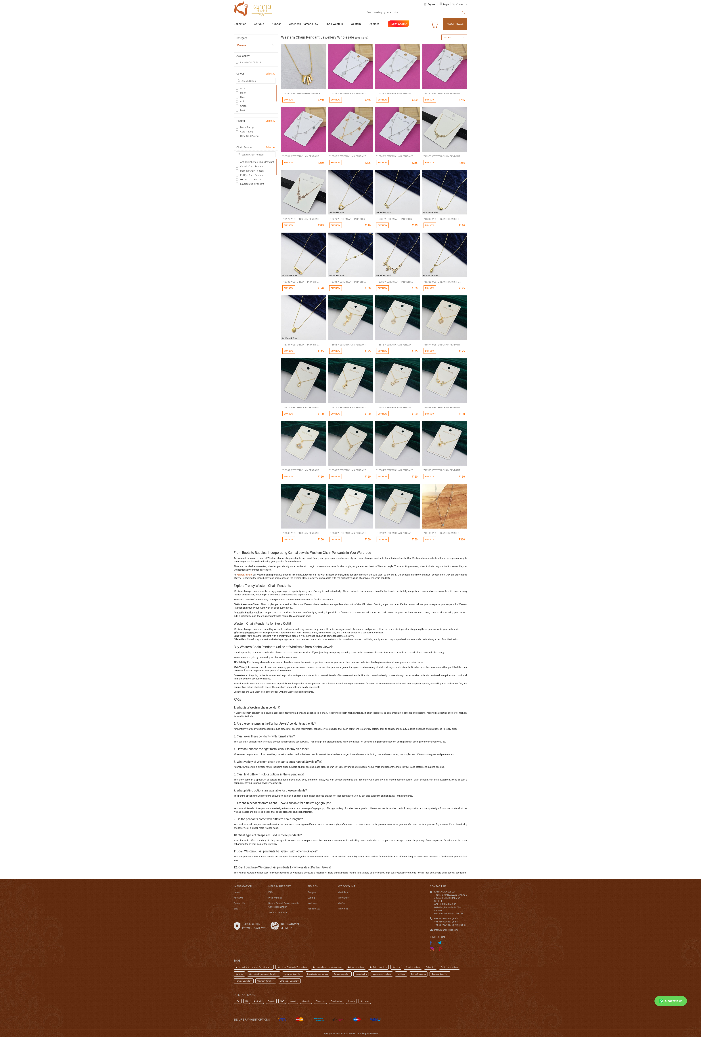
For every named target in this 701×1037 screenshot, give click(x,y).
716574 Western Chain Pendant (442, 344)
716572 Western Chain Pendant (394, 344)
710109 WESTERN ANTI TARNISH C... (442, 532)
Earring (311, 897)
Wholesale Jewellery (289, 980)
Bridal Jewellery (413, 967)
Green (243, 105)
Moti (242, 110)
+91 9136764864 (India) (446, 918)
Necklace (312, 903)
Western (356, 24)
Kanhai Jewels (244, 574)
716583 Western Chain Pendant (347, 470)
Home (237, 892)
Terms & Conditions (277, 912)
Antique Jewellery (356, 967)
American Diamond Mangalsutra (327, 967)
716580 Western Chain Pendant (394, 407)
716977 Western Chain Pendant (300, 218)
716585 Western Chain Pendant (442, 470)
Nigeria (351, 1001)
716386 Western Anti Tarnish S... (442, 281)
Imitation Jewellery (292, 974)
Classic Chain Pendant (251, 166)
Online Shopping (418, 974)
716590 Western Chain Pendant (394, 532)
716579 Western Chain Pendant (347, 407)
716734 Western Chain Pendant (394, 93)
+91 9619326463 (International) (450, 924)
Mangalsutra (361, 974)
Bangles (312, 892)
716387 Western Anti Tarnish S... (300, 344)
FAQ (270, 892)
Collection (240, 24)
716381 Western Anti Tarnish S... (394, 218)
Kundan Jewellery (342, 974)
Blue (242, 97)
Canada (271, 1001)
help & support (279, 886)
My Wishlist (343, 897)
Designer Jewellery (449, 967)
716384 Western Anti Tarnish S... (347, 281)
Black (243, 92)
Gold (242, 101)
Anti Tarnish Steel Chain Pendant (257, 162)
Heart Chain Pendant (250, 179)
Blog (236, 908)
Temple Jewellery (244, 980)
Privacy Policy (275, 897)
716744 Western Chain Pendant (300, 156)
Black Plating (247, 127)
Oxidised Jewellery (440, 974)
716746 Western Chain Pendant (394, 156)
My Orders (343, 892)
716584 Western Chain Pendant (394, 470)
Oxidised (374, 24)
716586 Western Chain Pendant (300, 532)
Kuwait (293, 1001)
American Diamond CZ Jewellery (292, 967)
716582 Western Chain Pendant (300, 470)
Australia (258, 1001)
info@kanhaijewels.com (446, 929)
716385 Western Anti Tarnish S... (394, 281)
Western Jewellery (265, 980)
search (313, 886)
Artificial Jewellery (378, 967)
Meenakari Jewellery (382, 974)
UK (246, 1001)
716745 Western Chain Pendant (347, 156)
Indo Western (334, 24)
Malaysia (306, 1001)
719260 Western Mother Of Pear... (302, 93)
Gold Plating (246, 131)
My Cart (342, 903)
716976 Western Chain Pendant (442, 156)
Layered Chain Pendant (252, 183)
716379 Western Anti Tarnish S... (347, 218)
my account (346, 886)
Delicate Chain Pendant (252, 170)
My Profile (343, 908)
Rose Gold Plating (249, 136)
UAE (282, 1001)
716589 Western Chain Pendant (347, 532)
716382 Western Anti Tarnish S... (442, 218)
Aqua (243, 88)
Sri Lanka (365, 1001)
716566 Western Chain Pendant (347, 344)
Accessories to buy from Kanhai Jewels (254, 967)
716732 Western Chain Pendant (347, 93)
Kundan (276, 24)
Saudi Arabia (336, 1001)
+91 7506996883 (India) (446, 921)
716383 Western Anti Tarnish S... (300, 281)
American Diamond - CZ (304, 24)
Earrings (239, 974)
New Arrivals (455, 23)
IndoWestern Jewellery (317, 974)
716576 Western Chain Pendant (300, 407)
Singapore (320, 1001)
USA (238, 1001)
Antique (259, 24)
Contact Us (239, 903)
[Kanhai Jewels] (255, 8)
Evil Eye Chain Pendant (251, 175)
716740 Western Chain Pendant (442, 93)
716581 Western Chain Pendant (442, 407)
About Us (238, 897)
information (243, 886)
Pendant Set (314, 908)
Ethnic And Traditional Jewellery (263, 974)
